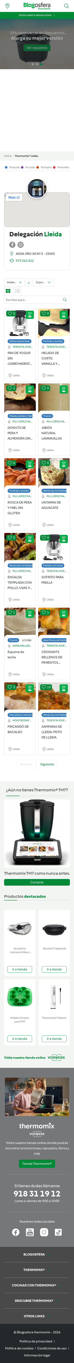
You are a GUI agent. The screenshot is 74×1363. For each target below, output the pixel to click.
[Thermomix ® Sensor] (54, 997)
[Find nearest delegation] (7, 6)
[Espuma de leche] (20, 623)
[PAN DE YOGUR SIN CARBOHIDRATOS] (20, 324)
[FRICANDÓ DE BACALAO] (20, 697)
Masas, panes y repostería (24, 415)
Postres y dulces (53, 341)
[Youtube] (30, 1232)
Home (8, 155)
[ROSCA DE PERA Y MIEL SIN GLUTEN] (20, 473)
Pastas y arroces (53, 565)
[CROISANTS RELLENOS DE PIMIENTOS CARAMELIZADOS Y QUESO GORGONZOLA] (54, 623)
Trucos (47, 415)
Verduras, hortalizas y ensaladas (28, 565)
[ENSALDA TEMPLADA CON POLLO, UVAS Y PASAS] (20, 548)
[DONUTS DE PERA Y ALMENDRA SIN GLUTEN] (20, 399)
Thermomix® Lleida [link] (26, 155)
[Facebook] (15, 1232)
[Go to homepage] (37, 6)
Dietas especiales (19, 341)
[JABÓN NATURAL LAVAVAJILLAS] (54, 399)
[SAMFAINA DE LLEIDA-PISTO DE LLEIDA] (54, 697)
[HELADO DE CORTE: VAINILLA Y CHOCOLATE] (54, 324)
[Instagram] (44, 1232)
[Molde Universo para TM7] (19, 997)
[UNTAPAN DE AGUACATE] (54, 473)
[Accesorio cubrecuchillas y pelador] (19, 927)
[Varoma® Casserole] (54, 927)
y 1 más (26, 640)
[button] (66, 6)
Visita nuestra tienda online (35, 15)
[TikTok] (58, 1232)
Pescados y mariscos (21, 714)
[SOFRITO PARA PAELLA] (54, 548)
